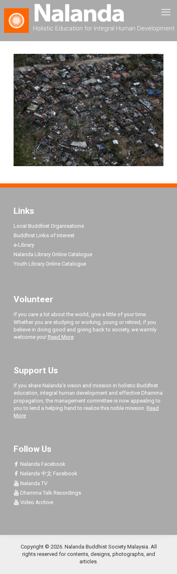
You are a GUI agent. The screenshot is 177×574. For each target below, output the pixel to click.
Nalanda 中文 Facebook (48, 473)
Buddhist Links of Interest (44, 235)
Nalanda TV (33, 483)
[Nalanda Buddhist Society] (88, 12)
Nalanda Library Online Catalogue (53, 254)
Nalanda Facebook (42, 464)
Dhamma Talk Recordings (50, 493)
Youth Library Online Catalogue (50, 264)
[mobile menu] (166, 12)
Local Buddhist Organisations (49, 226)
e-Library (24, 245)
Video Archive (36, 502)
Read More (61, 337)
